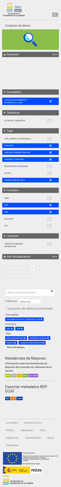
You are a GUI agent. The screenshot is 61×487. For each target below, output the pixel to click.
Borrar (54, 54)
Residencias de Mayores (25, 358)
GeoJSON (33, 376)
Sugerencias (12, 437)
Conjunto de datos (17, 25)
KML (25, 376)
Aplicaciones (27, 430)
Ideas (43, 430)
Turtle (19, 398)
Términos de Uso (33, 423)
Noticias (10, 430)
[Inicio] (14, 9)
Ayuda (50, 437)
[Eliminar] (41, 319)
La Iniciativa (12, 423)
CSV (19, 376)
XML (13, 398)
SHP (14, 376)
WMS (8, 376)
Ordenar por (11, 301)
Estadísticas (12, 445)
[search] (52, 291)
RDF (7, 398)
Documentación (33, 437)
